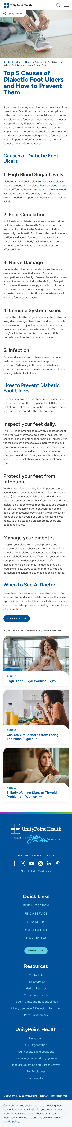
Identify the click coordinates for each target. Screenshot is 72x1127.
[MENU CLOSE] (66, 5)
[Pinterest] (58, 863)
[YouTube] (32, 863)
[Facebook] (14, 863)
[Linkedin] (49, 863)
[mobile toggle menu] (58, 5)
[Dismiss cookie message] (66, 1113)
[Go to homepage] (17, 5)
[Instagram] (40, 863)
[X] (23, 863)
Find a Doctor (16, 618)
